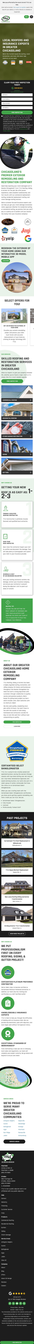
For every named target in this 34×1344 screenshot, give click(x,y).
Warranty (4, 1202)
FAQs (3, 1213)
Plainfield (21, 1130)
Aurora (5, 1124)
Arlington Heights (9, 1121)
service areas (14, 1142)
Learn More (17, 726)
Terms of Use (23, 129)
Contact (3, 1198)
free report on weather (19, 7)
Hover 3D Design (6, 1278)
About (3, 1267)
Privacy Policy (6, 131)
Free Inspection (17, 1342)
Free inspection (12, 381)
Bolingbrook (7, 1127)
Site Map (21, 1307)
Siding (3, 1231)
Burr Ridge (6, 1133)
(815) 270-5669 (7, 1169)
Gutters (3, 1228)
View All (3, 1260)
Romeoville (21, 1133)
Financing (4, 1206)
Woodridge (21, 1124)
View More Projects (17, 934)
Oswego (20, 1127)
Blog (2, 1271)
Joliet (5, 1135)
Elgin (5, 1130)
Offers (3, 1275)
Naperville (21, 1121)
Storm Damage (6, 1235)
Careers (3, 1286)
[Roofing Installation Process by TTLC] (17, 152)
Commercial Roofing (7, 1220)
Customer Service (6, 1209)
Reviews (4, 1282)
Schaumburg (22, 1135)
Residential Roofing (7, 1224)
